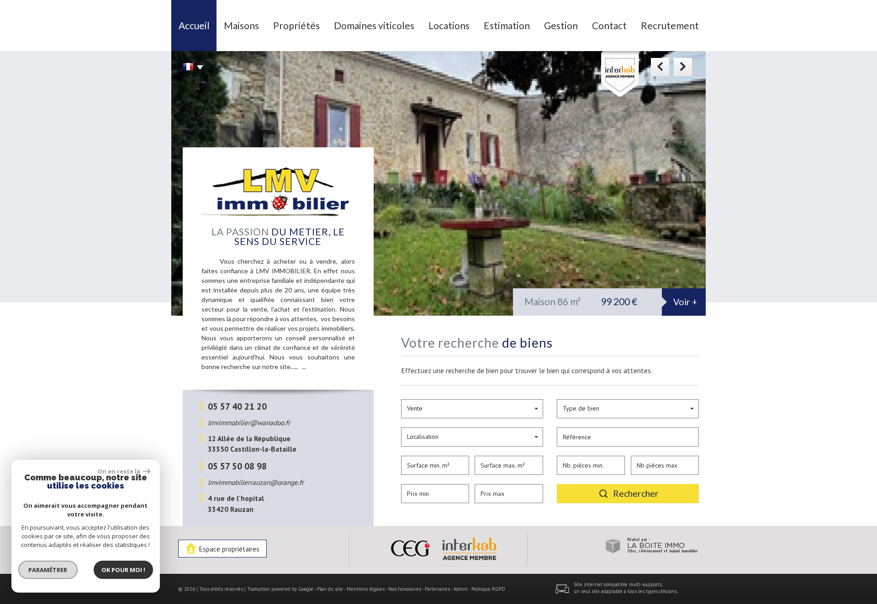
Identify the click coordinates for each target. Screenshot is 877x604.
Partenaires (437, 589)
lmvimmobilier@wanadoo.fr (249, 422)
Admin (461, 589)
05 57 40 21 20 (237, 406)
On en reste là (119, 471)
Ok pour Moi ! (123, 570)
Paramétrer (48, 570)
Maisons (241, 25)
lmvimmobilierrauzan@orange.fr (256, 482)
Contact (609, 25)
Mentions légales (366, 589)
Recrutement (670, 25)
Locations (449, 25)
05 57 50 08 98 (237, 466)
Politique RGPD (488, 589)
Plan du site (330, 589)
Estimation (507, 25)
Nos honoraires (404, 589)
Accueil (194, 25)
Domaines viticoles (374, 25)
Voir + (685, 302)
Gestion (561, 25)
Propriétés (296, 25)
